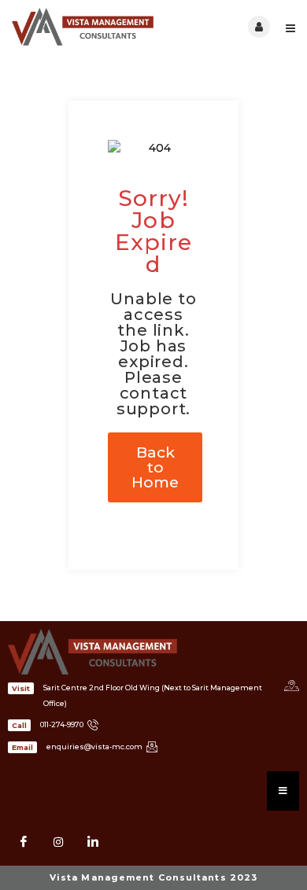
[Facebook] (23, 842)
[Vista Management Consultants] (83, 27)
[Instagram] (58, 842)
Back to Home (155, 467)
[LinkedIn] (93, 842)
